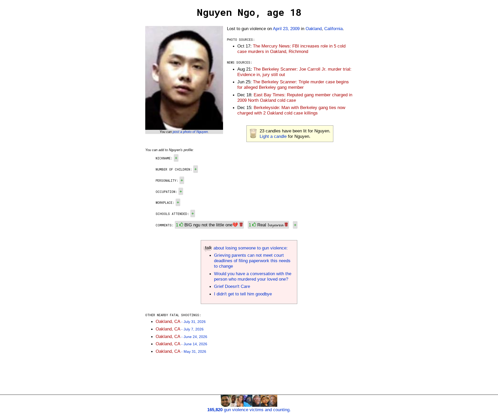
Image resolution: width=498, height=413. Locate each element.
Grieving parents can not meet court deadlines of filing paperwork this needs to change (252, 261)
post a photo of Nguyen (190, 132)
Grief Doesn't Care (232, 286)
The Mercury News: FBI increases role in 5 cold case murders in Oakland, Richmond (291, 48)
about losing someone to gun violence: (250, 247)
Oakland (314, 28)
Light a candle (273, 136)
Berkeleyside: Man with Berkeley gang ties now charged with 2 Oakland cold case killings (291, 110)
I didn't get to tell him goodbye (243, 293)
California (333, 28)
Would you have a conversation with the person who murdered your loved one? (252, 276)
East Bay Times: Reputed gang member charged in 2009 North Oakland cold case (294, 97)
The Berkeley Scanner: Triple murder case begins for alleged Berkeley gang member (293, 84)
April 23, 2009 (286, 28)
